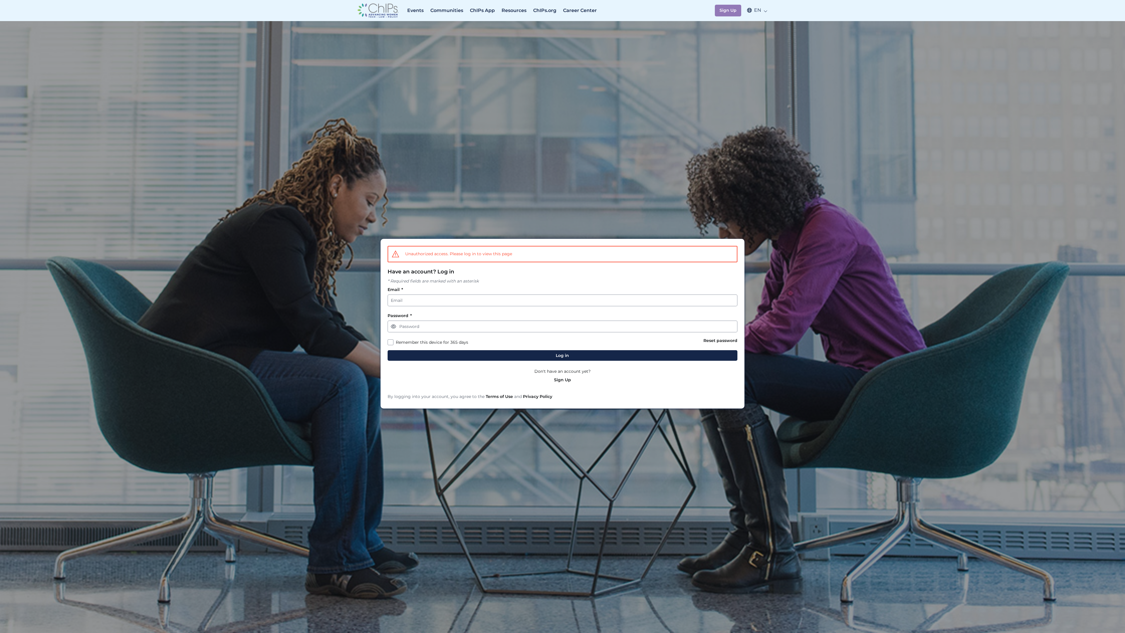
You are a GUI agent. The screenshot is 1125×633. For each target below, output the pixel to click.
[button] (754, 10)
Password (400, 315)
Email (395, 289)
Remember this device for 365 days (432, 342)
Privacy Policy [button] (537, 396)
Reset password (720, 340)
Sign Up (562, 379)
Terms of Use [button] (499, 396)
